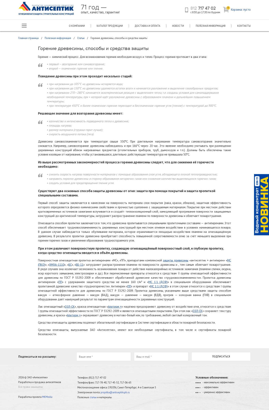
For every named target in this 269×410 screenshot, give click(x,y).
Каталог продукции (110, 26)
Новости (178, 26)
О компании (77, 26)
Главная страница (28, 38)
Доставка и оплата (147, 26)
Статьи (80, 38)
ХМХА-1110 (56, 265)
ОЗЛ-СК (70, 306)
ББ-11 (79, 265)
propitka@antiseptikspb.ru (115, 392)
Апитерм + (115, 306)
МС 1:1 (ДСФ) (158, 282)
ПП (60, 282)
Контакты (244, 26)
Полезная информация (210, 26)
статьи (93, 397)
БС (70, 265)
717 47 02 (203, 8)
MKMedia (47, 397)
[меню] (24, 25)
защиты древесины (175, 260)
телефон (186, 10)
